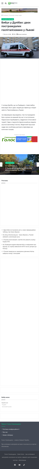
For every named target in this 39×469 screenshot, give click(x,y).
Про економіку (10, 163)
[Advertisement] (19, 81)
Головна (5, 15)
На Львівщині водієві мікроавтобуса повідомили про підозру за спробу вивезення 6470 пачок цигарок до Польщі (20, 246)
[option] (19, 164)
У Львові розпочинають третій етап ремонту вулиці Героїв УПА (18, 169)
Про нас (5, 432)
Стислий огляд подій (15, 15)
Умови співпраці (8, 435)
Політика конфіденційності (11, 429)
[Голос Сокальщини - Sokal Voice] (13, 3)
